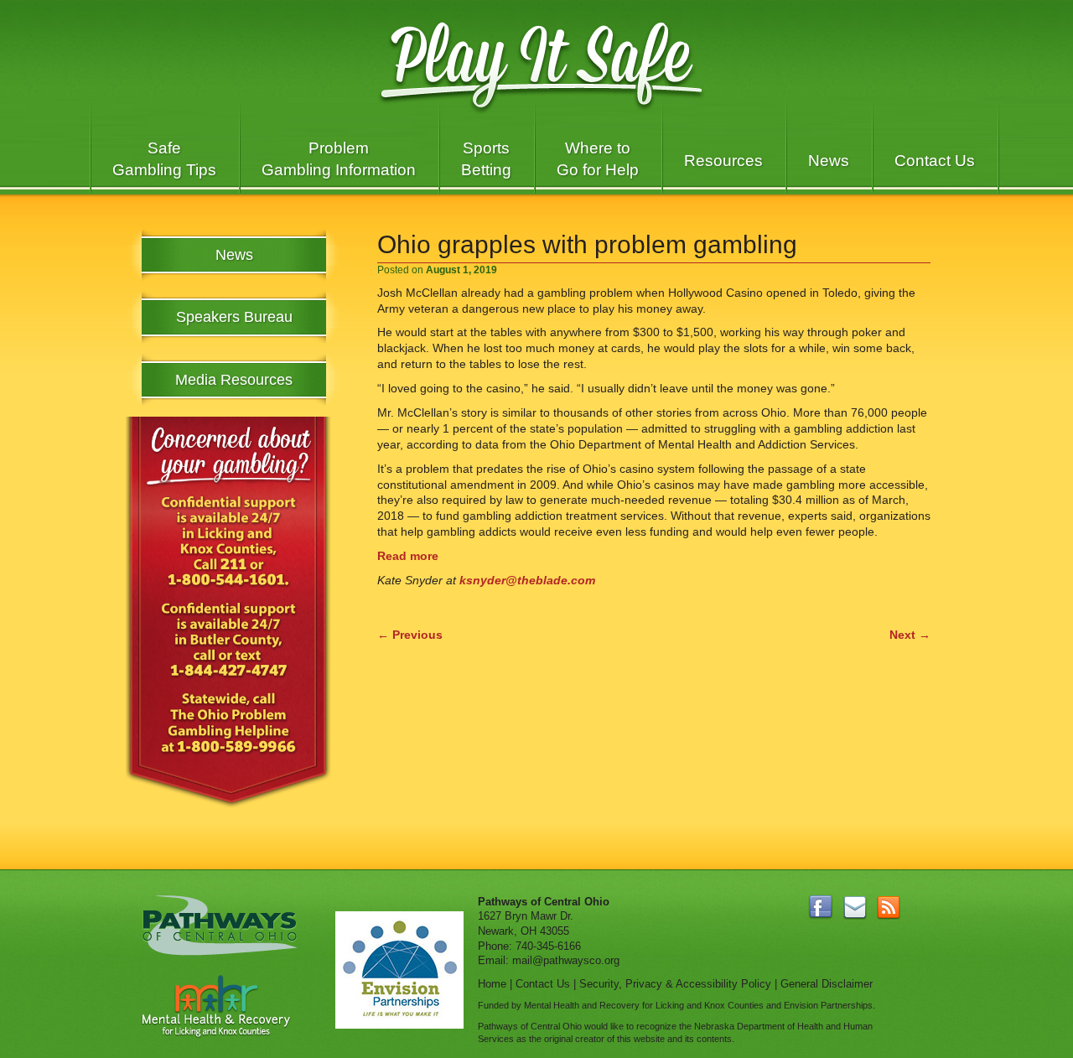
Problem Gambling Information (339, 159)
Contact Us (934, 160)
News (828, 160)
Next (909, 634)
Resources (723, 160)
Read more (407, 556)
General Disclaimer (826, 984)
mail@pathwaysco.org (565, 960)
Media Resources (234, 379)
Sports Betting (486, 159)
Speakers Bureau (234, 317)
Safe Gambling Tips (164, 159)
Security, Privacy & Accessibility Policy (675, 984)
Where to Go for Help (598, 159)
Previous (410, 634)
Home (492, 984)
